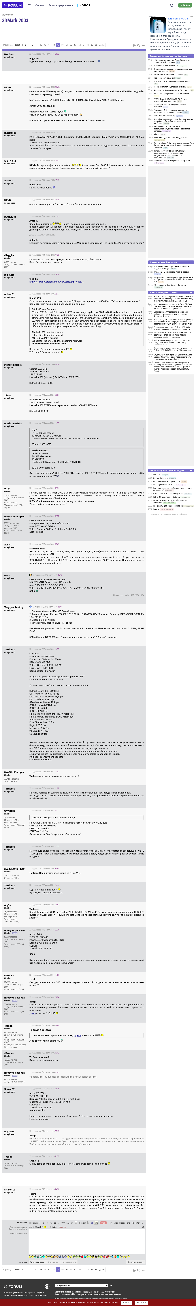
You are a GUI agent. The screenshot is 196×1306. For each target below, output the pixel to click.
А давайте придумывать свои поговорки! (171, 94)
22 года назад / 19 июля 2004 (44, 975)
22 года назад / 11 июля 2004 (44, 395)
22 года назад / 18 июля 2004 (44, 930)
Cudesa (156, 509)
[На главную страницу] (12, 5)
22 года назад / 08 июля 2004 (44, 87)
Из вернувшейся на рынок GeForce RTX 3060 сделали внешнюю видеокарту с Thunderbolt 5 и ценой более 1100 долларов (173, 306)
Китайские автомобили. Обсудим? (168, 75)
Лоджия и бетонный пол (164, 78)
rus (30, 1227)
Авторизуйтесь (37, 1262)
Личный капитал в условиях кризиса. (170, 87)
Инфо (131, 255)
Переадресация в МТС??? (164, 485)
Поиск (96, 1291)
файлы (54, 1227)
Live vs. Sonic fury (160, 478)
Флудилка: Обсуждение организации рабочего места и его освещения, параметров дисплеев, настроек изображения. (170, 154)
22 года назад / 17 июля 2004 (44, 869)
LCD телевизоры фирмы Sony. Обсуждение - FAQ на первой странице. (173, 61)
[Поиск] (171, 5)
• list (110, 1222)
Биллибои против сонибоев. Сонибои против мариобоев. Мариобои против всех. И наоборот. (173, 121)
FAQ (102, 1291)
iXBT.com (60, 1298)
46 (45, 45)
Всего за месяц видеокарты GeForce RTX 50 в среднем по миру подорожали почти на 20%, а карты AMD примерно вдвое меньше (173, 299)
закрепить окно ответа (18, 1233)
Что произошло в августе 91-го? (167, 481)
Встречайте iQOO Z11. (179, 18)
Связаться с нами (63, 1291)
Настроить (141, 1302)
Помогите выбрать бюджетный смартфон (172, 161)
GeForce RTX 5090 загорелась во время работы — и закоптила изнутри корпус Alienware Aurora (171, 314)
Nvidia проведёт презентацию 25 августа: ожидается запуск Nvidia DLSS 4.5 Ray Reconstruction (172, 342)
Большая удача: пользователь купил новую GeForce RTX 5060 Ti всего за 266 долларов (173, 349)
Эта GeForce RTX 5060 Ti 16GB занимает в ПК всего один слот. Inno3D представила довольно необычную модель (172, 335)
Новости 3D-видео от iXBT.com (164, 292)
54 (80, 45)
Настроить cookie (84, 1294)
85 (92, 45)
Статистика (110, 1291)
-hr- (142, 1222)
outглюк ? (157, 475)
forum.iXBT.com (113, 1298)
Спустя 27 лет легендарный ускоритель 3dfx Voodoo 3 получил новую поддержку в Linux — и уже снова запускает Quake (174, 357)
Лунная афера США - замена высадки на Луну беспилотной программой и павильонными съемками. (174, 145)
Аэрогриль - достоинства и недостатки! (171, 138)
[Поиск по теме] (138, 45)
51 (67, 45)
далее (101, 45)
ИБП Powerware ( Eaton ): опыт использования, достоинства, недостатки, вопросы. (172, 129)
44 (36, 45)
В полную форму (135, 1262)
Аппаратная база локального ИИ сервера (172, 90)
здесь (32, 1013)
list (116, 1222)
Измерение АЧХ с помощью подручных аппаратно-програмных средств (170, 111)
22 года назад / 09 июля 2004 (44, 294)
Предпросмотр (69, 1262)
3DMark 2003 (15, 20)
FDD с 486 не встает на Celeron (166, 497)
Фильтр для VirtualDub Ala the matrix (170, 285)
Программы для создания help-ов (168, 506)
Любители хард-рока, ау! (164, 116)
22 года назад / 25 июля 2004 (44, 1189)
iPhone (157, 134)
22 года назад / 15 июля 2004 (44, 488)
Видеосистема (8, 14)
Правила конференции (82, 1291)
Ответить (139, 54)
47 (49, 45)
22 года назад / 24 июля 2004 (44, 1131)
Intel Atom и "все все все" (165, 66)
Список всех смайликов (18, 1229)
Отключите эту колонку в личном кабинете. (168, 514)
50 (62, 45)
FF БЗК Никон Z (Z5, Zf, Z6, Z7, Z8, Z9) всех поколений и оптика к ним (171, 100)
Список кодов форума (18, 1227)
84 (88, 45)
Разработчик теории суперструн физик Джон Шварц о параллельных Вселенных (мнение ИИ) (173, 279)
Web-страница (10, 1047)
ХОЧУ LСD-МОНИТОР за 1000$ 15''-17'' (168, 494)
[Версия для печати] (134, 45)
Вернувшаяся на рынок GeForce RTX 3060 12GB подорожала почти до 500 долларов (172, 328)
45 (41, 45)
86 (96, 45)
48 (54, 45)
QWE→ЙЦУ (38, 1227)
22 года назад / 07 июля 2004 (44, 54)
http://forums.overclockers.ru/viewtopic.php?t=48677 (56, 281)
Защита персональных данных (107, 1294)
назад (17, 45)
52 (71, 45)
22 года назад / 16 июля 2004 (44, 649)
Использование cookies (65, 1294)
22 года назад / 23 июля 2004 (44, 1089)
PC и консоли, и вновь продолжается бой (172, 81)
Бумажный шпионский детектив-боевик (171, 272)
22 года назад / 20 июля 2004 (44, 1025)
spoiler (83, 1222)
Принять (127, 1302)
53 (75, 45)
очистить (62, 1227)
